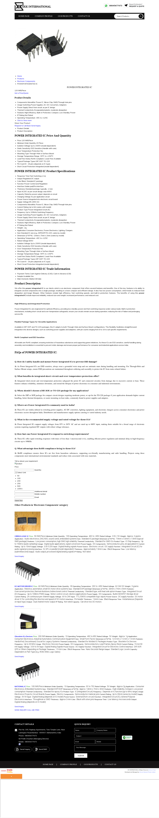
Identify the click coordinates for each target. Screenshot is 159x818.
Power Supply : (88, 544)
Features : (52, 541)
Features (20, 223)
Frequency (21, 212)
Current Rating (22, 207)
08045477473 (115, 5)
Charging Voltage (24, 197)
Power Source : (95, 546)
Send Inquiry (36, 126)
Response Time (23, 176)
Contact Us (84, 16)
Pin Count (21, 164)
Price (19, 140)
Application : (46, 539)
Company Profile (43, 16)
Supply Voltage (23, 202)
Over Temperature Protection (28, 151)
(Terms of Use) (152, 770)
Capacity (20, 194)
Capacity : (86, 602)
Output (19, 178)
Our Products (65, 16)
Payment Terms (23, 274)
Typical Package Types (26, 161)
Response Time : (88, 649)
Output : (51, 552)
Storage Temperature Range (28, 156)
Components (22, 204)
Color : (107, 549)
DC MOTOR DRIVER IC (24, 586)
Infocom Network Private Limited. (147, 772)
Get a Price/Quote (21, 93)
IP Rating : (82, 552)
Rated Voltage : (110, 536)
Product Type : (122, 541)
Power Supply (22, 217)
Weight (20, 228)
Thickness (21, 189)
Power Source (22, 199)
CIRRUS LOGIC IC (22, 536)
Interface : (54, 549)
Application (21, 230)
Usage (19, 215)
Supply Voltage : (42, 546)
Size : (88, 539)
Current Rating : (32, 597)
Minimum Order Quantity (26, 143)
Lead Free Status (24, 159)
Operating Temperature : (84, 536)
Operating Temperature (26, 238)
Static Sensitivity (23, 148)
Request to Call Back (23, 126)
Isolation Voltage (23, 146)
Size (19, 233)
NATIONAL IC (20, 686)
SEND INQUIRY (21, 710)
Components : (117, 544)
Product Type (22, 210)
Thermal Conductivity (25, 220)
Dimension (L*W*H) (24, 235)
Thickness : (88, 549)
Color (19, 181)
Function (20, 184)
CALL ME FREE (33, 710)
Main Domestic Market (26, 279)
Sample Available (24, 276)
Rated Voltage (22, 241)
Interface (20, 186)
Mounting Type (23, 153)
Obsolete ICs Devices (24, 636)
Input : (64, 546)
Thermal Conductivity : (95, 541)
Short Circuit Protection (26, 166)
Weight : (130, 536)
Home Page (23, 16)
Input (19, 191)
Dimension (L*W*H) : (109, 589)
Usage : (59, 544)
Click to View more (24, 120)
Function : (105, 647)
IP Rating (20, 225)
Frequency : (31, 594)
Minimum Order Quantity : (57, 536)
